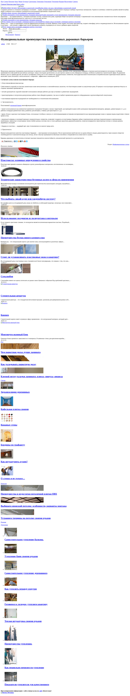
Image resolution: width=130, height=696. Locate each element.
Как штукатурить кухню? (14, 461)
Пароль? (17, 34)
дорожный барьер (16, 105)
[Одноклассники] (19, 141)
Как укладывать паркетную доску (18, 364)
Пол (2, 1)
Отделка (25, 1)
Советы (75, 1)
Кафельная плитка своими (15, 409)
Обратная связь (11, 4)
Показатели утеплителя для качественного (27, 684)
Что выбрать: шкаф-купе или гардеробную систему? (28, 199)
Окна (16, 1)
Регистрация (10, 34)
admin (3, 44)
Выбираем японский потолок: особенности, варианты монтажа (34, 506)
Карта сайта (20, 4)
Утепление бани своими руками (21, 556)
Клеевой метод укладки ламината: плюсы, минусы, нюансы (32, 376)
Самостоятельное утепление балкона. (24, 539)
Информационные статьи (121, 144)
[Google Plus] (25, 141)
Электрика (40, 1)
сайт (40, 691)
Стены (6, 1)
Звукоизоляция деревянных (15, 392)
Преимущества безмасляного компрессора (23, 237)
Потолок (11, 1)
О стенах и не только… (13, 478)
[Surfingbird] (27, 141)
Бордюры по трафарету (13, 445)
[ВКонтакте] (15, 141)
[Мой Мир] (21, 141)
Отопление (47, 1)
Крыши (61, 1)
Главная (3, 4)
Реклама (3, 522)
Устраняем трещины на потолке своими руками (26, 518)
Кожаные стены (9, 425)
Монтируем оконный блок (14, 334)
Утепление (55, 1)
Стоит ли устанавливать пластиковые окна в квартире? (30, 257)
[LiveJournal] (23, 141)
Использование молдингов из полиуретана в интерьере (29, 218)
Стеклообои (7, 276)
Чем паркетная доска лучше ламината (21, 352)
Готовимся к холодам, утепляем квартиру (26, 604)
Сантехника (32, 1)
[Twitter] (17, 141)
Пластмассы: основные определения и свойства (26, 160)
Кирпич (5, 315)
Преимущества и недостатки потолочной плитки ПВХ (29, 494)
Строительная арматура (13, 295)
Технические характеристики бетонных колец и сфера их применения (37, 179)
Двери (20, 1)
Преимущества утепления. (18, 644)
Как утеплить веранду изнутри (21, 589)
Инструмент (68, 1)
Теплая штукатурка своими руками (23, 621)
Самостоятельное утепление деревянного (26, 573)
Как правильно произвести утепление (24, 667)
